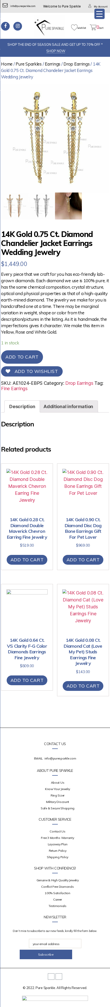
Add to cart (22, 357)
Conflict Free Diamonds (57, 887)
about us (57, 782)
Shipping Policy (57, 857)
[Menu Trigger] (99, 14)
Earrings (52, 64)
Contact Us (57, 831)
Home (7, 64)
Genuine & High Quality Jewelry (58, 880)
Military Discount (57, 802)
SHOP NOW (55, 51)
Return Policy (58, 851)
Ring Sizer (57, 795)
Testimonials (58, 906)
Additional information (68, 406)
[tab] (22, 406)
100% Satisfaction (57, 893)
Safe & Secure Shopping (57, 808)
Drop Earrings (76, 64)
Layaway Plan (58, 844)
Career (57, 899)
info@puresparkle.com (23, 6)
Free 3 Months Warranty (57, 838)
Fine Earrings (14, 388)
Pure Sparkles (29, 64)
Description (22, 406)
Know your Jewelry (57, 789)
